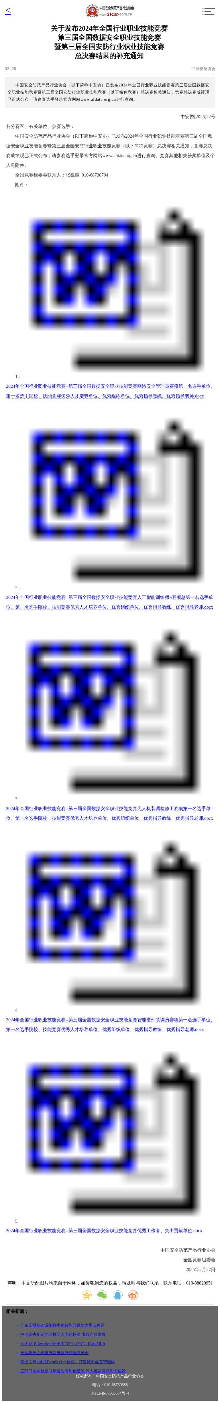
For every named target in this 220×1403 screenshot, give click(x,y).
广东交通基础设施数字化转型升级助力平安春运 (62, 1325)
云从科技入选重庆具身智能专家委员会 (54, 1353)
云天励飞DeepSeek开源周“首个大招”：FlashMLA (62, 1343)
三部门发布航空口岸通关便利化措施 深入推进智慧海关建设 (73, 1371)
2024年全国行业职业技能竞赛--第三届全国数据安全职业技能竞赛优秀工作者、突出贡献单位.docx (104, 1230)
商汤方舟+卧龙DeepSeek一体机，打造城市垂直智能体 (67, 1362)
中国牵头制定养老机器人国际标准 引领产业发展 (63, 1334)
